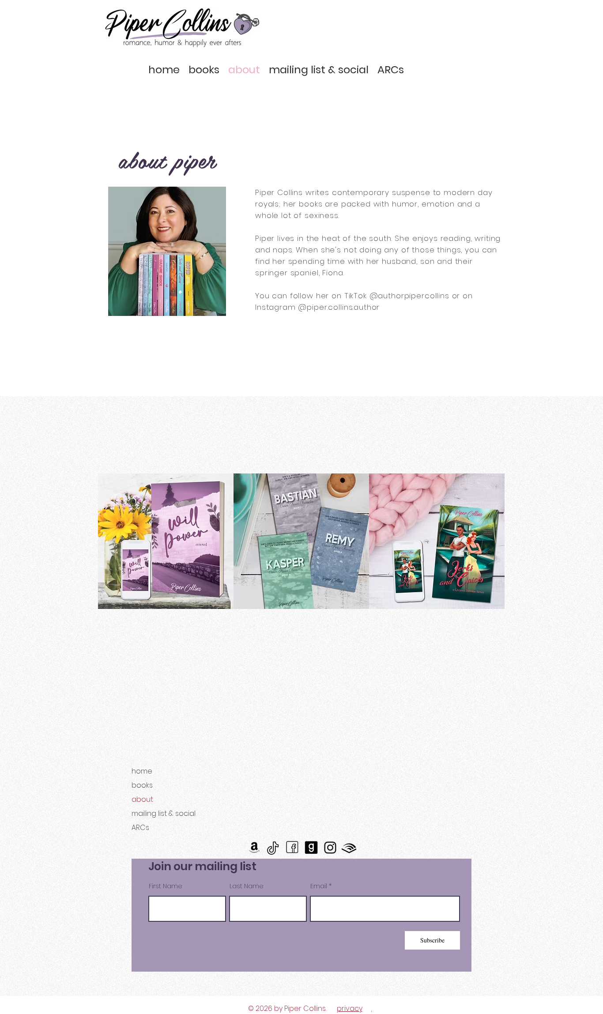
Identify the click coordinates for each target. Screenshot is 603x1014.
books (142, 785)
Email (318, 886)
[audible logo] (349, 847)
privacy (349, 1008)
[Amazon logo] (254, 847)
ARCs (140, 827)
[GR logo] (311, 847)
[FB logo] (292, 847)
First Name (165, 886)
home (142, 771)
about (142, 799)
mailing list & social (164, 813)
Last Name (247, 886)
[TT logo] (273, 847)
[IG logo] (330, 847)
